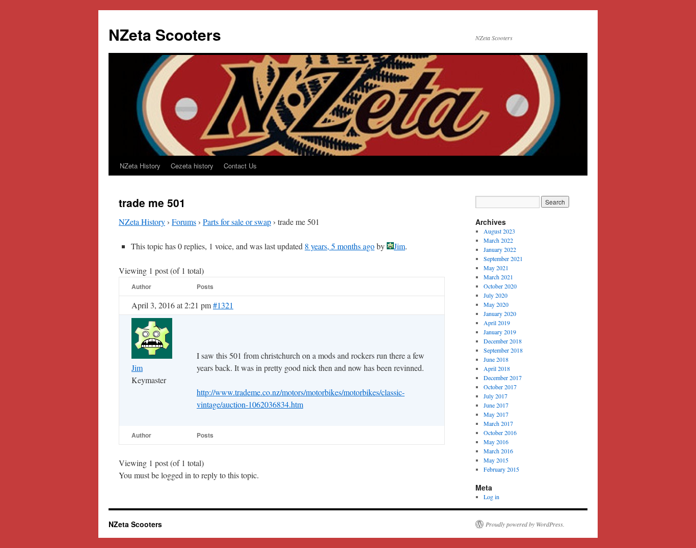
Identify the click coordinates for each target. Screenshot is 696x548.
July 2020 (495, 295)
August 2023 (499, 231)
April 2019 (497, 323)
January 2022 (500, 249)
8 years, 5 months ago (339, 246)
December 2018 (503, 341)
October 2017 (500, 387)
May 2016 (496, 442)
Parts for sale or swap (237, 221)
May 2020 (496, 304)
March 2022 (498, 240)
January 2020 (500, 313)
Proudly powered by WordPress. (525, 524)
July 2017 (495, 396)
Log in (491, 497)
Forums (184, 221)
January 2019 (500, 332)
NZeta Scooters (165, 34)
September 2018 (503, 350)
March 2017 (498, 423)
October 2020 (500, 286)
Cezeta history (192, 165)
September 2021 (503, 258)
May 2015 (496, 460)
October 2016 (500, 432)
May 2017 (496, 414)
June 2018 (496, 359)
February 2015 (501, 469)
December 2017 (503, 377)
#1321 (223, 305)
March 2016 (498, 451)
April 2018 (497, 368)
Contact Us (240, 165)
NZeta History (140, 165)
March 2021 (498, 277)
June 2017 (496, 405)
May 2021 (496, 268)
